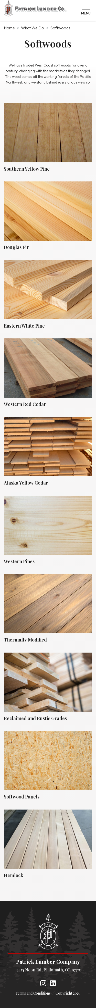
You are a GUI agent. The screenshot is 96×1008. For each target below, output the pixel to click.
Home (9, 27)
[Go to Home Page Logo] (48, 931)
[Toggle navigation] (86, 10)
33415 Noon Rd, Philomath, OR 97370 (48, 969)
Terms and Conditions (33, 993)
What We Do (32, 27)
